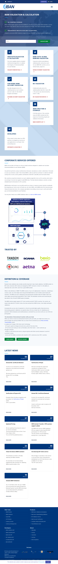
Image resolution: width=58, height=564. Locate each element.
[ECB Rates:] (29, 503)
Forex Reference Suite (36, 524)
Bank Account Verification (37, 519)
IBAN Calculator (9, 514)
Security (33, 532)
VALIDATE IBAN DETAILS (13, 70)
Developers (8, 528)
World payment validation (41, 70)
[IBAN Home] (9, 7)
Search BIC (8, 517)
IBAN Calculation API (10, 532)
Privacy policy (42, 562)
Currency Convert (9, 521)
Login (50, 1)
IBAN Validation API (10, 530)
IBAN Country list (38, 122)
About (32, 528)
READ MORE (8, 381)
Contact (9, 1)
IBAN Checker (9, 512)
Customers (33, 535)
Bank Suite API (9, 535)
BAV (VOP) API (9, 542)
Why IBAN (33, 530)
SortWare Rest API (10, 539)
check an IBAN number (35, 194)
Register (43, 1)
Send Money (10, 339)
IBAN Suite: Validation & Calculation (39, 512)
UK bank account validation (16, 97)
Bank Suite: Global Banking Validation (39, 514)
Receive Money (22, 339)
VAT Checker (8, 519)
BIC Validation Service (39, 97)
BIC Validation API (10, 537)
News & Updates (35, 539)
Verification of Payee (18, 399)
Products (32, 510)
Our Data (33, 537)
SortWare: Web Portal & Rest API (38, 521)
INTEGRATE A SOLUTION (13, 147)
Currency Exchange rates (11, 524)
